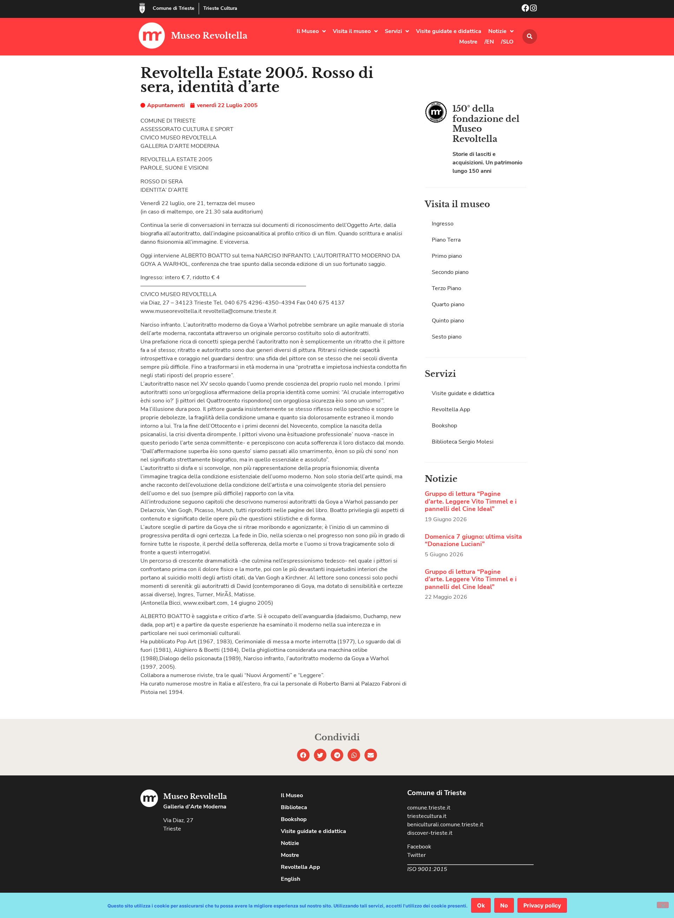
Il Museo (308, 31)
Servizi (393, 31)
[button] (529, 36)
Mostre (468, 42)
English (290, 879)
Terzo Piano (446, 288)
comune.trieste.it (428, 808)
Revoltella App (451, 409)
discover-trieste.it (429, 833)
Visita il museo (352, 31)
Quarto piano (448, 304)
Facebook (419, 847)
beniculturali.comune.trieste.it (445, 824)
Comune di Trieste (173, 8)
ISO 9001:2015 (427, 869)
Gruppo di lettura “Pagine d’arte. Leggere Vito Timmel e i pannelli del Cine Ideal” (471, 501)
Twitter (416, 855)
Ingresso (443, 224)
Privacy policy (542, 905)
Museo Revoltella (209, 36)
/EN (489, 42)
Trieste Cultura (220, 8)
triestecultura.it (427, 816)
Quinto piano (448, 320)
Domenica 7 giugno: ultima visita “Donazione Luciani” (473, 540)
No (504, 905)
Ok (481, 905)
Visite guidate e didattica (448, 31)
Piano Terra (446, 240)
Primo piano (447, 256)
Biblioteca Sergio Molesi (463, 442)
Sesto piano (447, 337)
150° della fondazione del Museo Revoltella (486, 124)
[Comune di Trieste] (142, 8)
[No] (663, 905)
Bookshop (444, 426)
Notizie (497, 31)
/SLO (507, 42)
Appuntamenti (166, 105)
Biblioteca (294, 807)
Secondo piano (450, 272)
